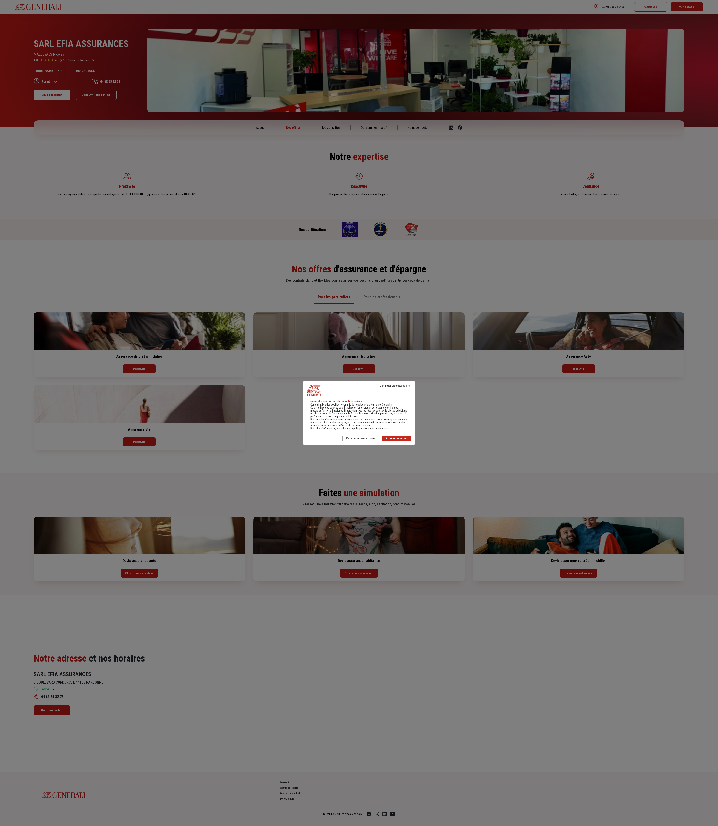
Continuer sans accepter (394, 385)
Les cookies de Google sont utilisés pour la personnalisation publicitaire (353, 413)
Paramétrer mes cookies (360, 438)
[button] (362, 428)
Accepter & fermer (396, 438)
